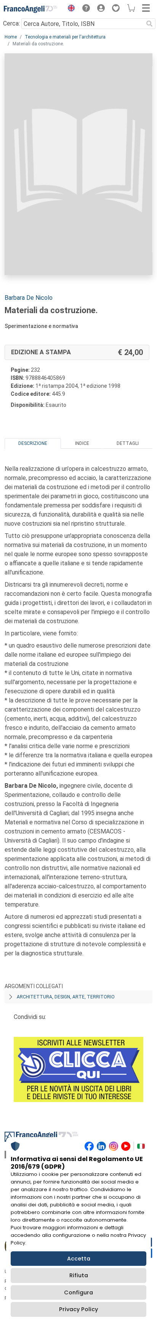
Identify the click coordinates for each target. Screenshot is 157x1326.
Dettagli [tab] (128, 443)
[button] (69, 9)
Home (11, 37)
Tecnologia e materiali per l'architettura (65, 37)
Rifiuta (78, 1275)
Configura (78, 1292)
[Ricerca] (149, 23)
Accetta (78, 1258)
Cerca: (11, 23)
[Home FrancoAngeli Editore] (30, 9)
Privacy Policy (78, 1309)
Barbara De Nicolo (29, 297)
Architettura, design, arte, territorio (66, 997)
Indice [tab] (82, 443)
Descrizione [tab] (32, 443)
